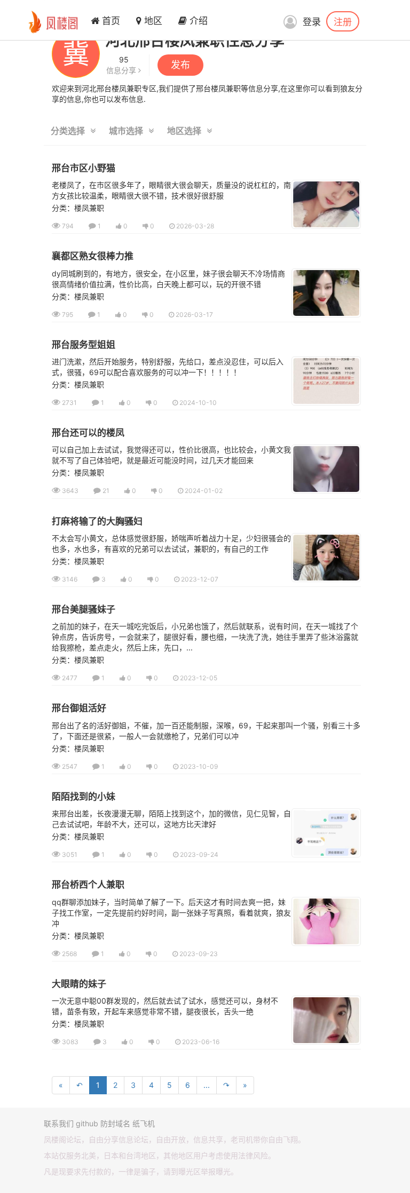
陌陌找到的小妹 (83, 796)
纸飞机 (143, 1123)
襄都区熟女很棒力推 (92, 256)
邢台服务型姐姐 (83, 344)
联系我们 (59, 1123)
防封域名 (115, 1123)
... (206, 1084)
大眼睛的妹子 (79, 984)
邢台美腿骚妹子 (83, 609)
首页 (109, 20)
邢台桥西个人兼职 (88, 884)
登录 (312, 22)
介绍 (197, 20)
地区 (151, 20)
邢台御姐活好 (79, 708)
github (87, 1123)
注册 (343, 21)
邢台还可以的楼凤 (88, 432)
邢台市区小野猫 (83, 168)
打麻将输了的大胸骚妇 (97, 521)
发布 (180, 64)
